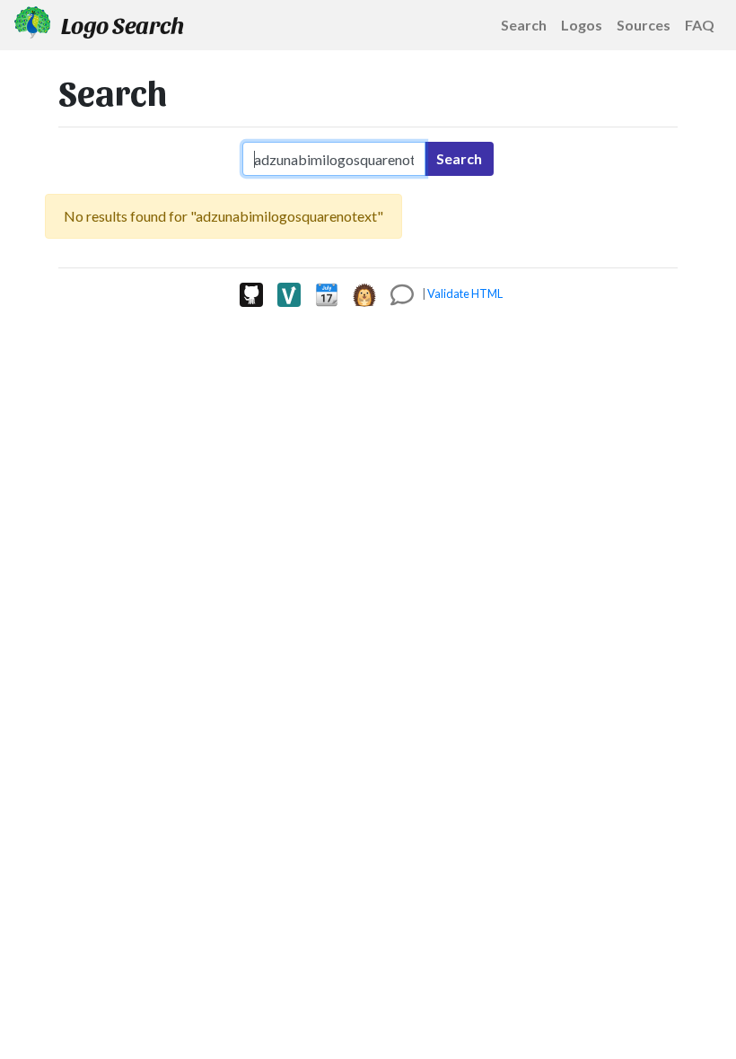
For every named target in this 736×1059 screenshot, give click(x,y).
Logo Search (120, 24)
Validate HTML (465, 293)
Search (459, 158)
